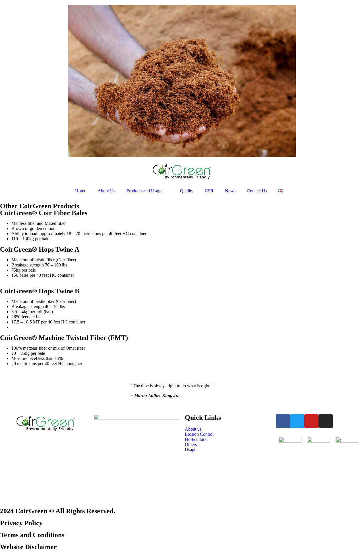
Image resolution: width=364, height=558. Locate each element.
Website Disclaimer (28, 547)
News (230, 190)
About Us (106, 190)
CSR (209, 190)
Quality (186, 190)
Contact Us (257, 190)
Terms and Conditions (32, 535)
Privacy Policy (21, 523)
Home (80, 190)
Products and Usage (144, 190)
